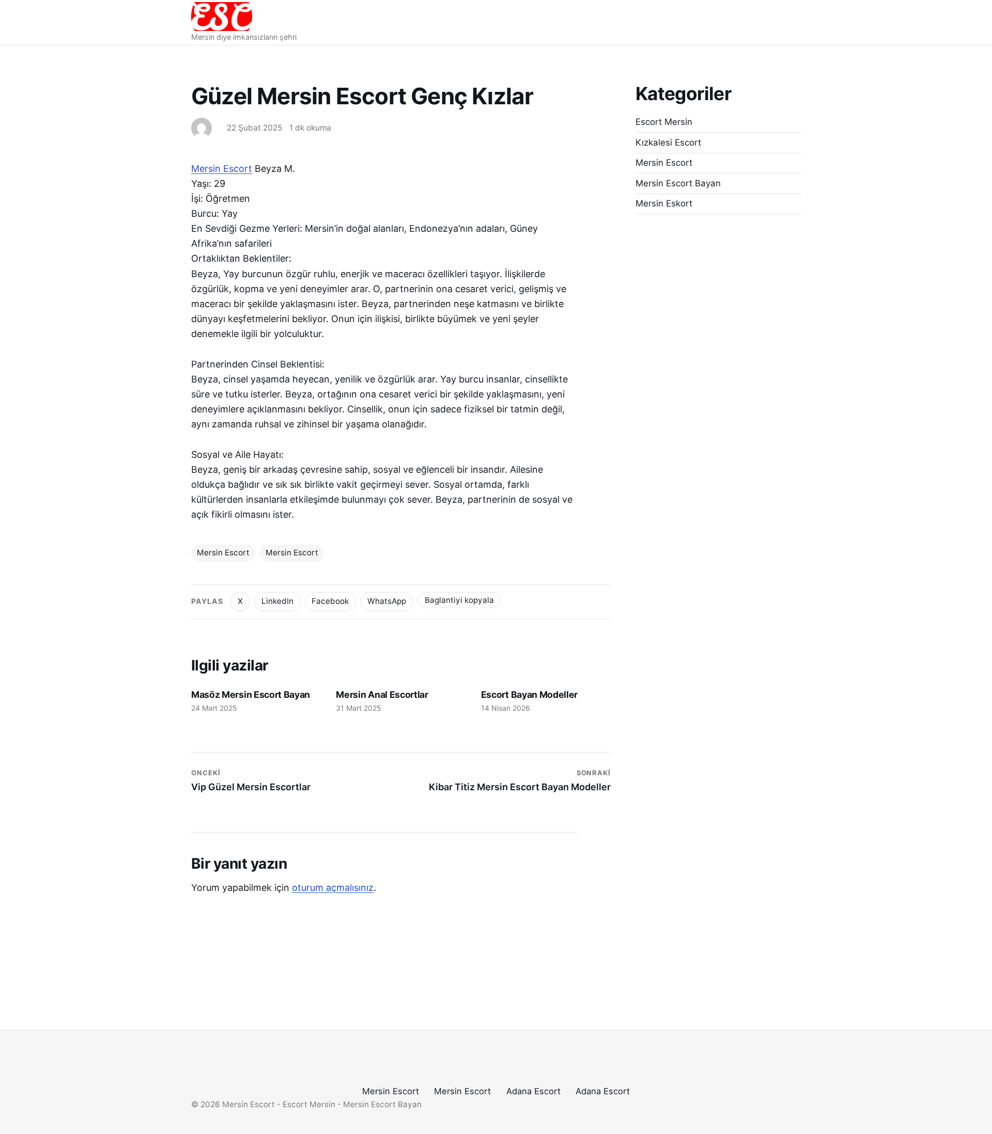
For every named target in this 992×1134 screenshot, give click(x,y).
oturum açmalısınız (333, 887)
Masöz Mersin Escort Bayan (250, 694)
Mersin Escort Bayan (678, 183)
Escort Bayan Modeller (529, 694)
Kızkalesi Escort (668, 142)
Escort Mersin (664, 122)
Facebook (330, 601)
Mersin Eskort (664, 203)
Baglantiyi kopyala (459, 600)
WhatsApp (386, 601)
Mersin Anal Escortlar (382, 694)
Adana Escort (533, 1091)
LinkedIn (277, 601)
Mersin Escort (221, 168)
